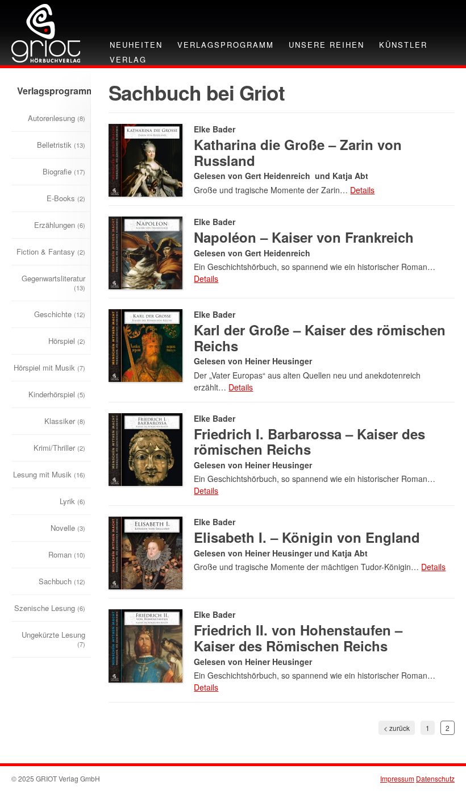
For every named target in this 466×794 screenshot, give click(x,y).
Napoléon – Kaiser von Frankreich (304, 237)
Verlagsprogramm (225, 44)
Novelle (68, 527)
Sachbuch (62, 581)
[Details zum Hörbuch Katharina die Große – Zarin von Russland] (145, 158)
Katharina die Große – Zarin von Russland (298, 152)
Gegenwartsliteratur (53, 282)
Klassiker (64, 420)
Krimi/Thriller (59, 447)
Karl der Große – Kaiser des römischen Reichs (320, 337)
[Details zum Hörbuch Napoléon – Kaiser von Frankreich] (145, 251)
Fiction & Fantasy (50, 251)
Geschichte (59, 314)
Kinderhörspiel (56, 394)
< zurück (397, 728)
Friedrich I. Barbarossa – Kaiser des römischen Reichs (309, 441)
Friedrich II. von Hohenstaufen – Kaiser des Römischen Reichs (298, 637)
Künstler (403, 44)
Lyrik (72, 501)
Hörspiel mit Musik (49, 367)
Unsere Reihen (326, 44)
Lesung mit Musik (49, 474)
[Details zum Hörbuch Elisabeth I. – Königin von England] (145, 551)
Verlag (128, 59)
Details (362, 190)
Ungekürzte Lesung (53, 638)
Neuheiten (136, 44)
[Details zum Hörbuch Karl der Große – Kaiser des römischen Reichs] (145, 344)
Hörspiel (66, 340)
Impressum (397, 778)
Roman (66, 554)
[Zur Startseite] (45, 32)
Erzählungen (59, 224)
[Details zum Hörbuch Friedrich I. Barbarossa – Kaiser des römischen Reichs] (145, 448)
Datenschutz (435, 778)
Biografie (64, 171)
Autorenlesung (56, 118)
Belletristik (61, 144)
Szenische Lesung (49, 607)
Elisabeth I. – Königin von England (307, 537)
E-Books (66, 198)
